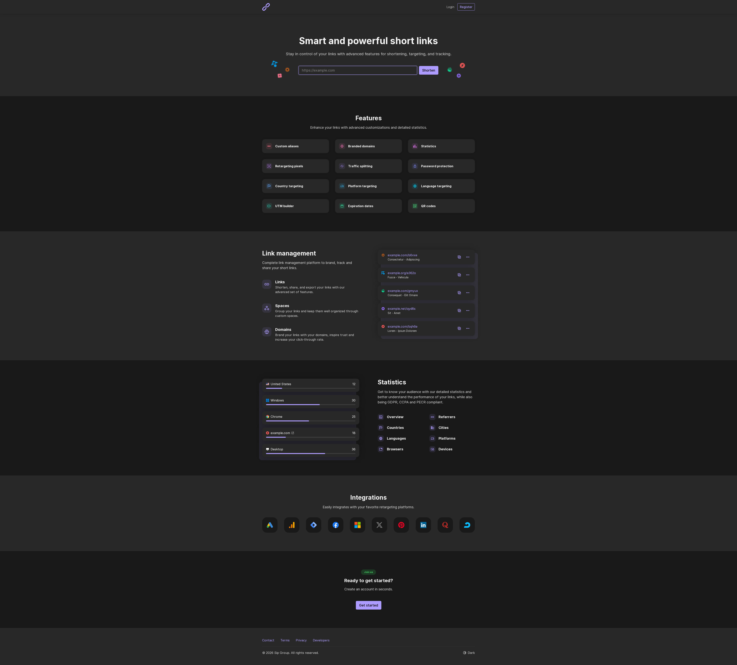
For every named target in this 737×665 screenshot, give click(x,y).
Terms (285, 640)
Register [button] (466, 7)
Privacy (301, 640)
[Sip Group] (266, 7)
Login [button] (450, 7)
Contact (268, 640)
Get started (368, 605)
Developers (321, 640)
